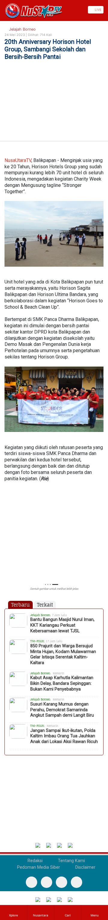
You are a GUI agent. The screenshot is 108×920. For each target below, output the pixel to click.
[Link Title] (2, 9)
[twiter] (62, 882)
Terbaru (20, 605)
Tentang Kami (71, 860)
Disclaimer (84, 867)
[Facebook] (32, 882)
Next (101, 534)
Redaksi (34, 860)
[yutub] (46, 882)
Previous (7, 534)
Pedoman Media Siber (38, 867)
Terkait (45, 605)
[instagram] (76, 882)
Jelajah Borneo (22, 29)
